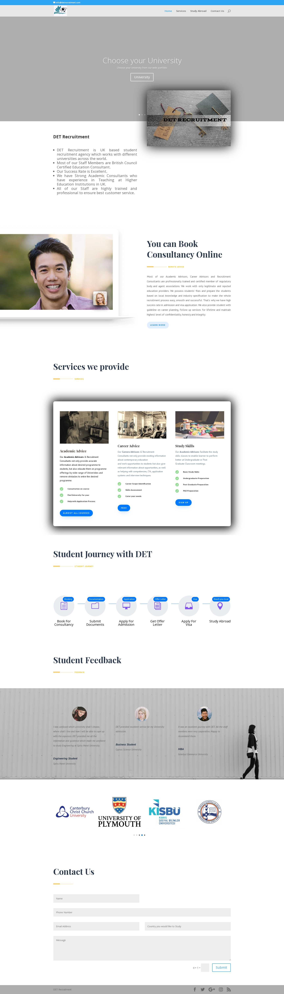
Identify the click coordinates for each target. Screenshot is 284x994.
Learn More (158, 325)
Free (124, 508)
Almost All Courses (76, 513)
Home (168, 11)
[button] (142, 835)
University (142, 77)
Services (181, 11)
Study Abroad (198, 11)
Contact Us (217, 11)
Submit (221, 967)
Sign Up (183, 502)
